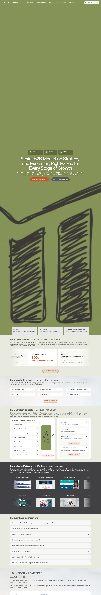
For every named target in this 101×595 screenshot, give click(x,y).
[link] (91, 2)
